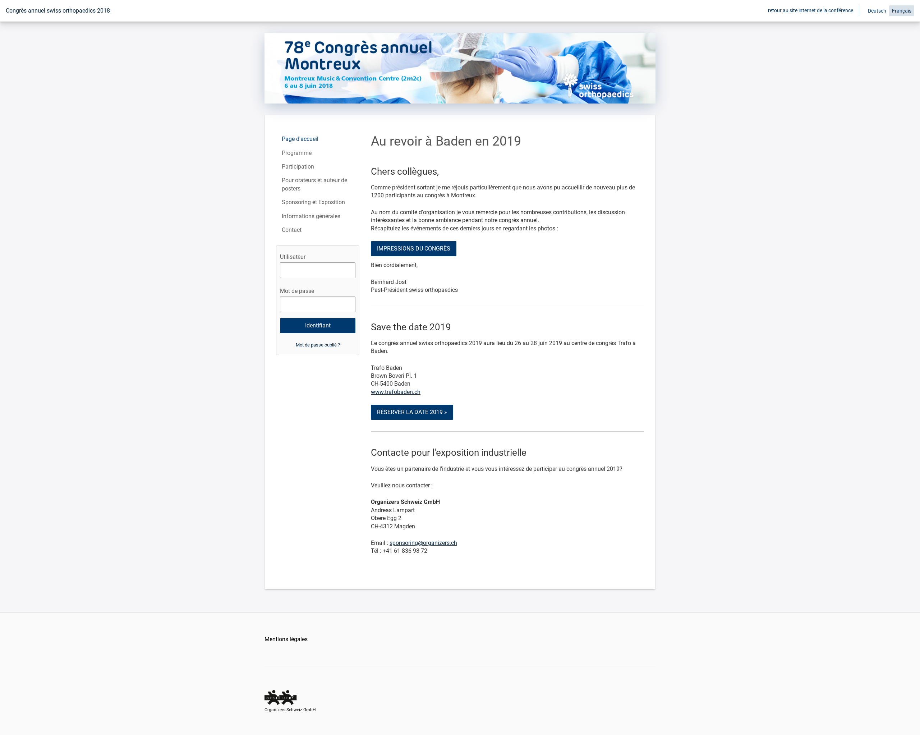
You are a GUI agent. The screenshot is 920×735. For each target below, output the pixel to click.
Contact (292, 229)
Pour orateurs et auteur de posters (314, 184)
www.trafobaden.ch (395, 392)
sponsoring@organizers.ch (423, 542)
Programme (297, 153)
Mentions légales (286, 639)
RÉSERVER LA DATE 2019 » (412, 412)
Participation (298, 166)
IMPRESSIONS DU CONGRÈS (413, 248)
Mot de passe (297, 291)
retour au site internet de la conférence (810, 10)
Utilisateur (292, 256)
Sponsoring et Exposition (313, 202)
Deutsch (877, 11)
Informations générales (311, 216)
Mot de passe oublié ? (318, 345)
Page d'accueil (300, 138)
